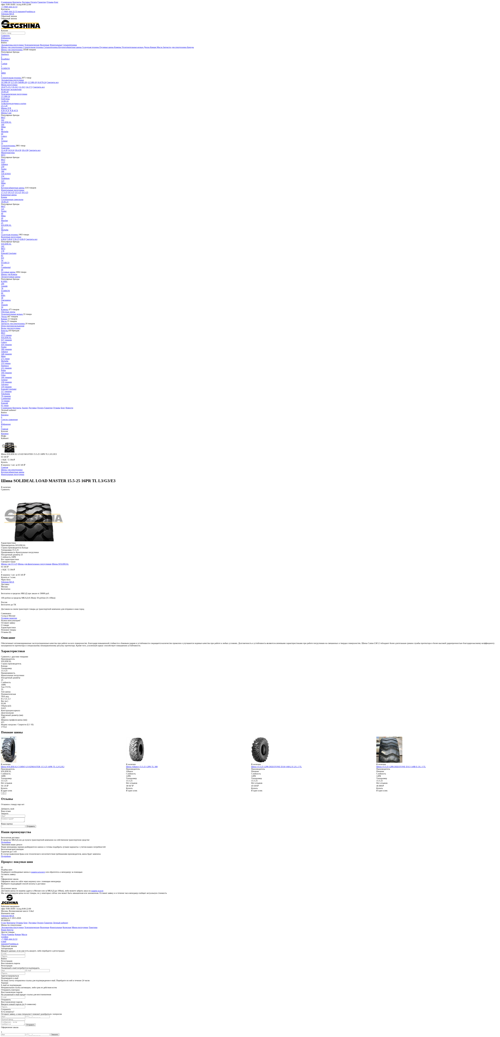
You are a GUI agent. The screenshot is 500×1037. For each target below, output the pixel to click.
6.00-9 (22, 239)
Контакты (16, 2)
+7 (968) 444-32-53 (9, 7)
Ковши (153, 47)
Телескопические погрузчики (14, 94)
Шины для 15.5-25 (9, 564)
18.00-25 (4, 202)
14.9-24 (11, 150)
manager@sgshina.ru (26, 11)
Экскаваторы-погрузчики (12, 45)
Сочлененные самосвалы (12, 199)
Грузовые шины (106, 47)
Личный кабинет (60, 923)
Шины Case (6, 113)
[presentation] (2, 793)
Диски (147, 47)
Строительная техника (33, 47)
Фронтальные (56, 45)
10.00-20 (4, 92)
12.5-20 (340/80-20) (19, 82)
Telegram (5, 14)
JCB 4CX (14, 110)
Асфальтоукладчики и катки (13, 103)
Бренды (190, 47)
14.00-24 (4, 101)
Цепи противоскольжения (12, 326)
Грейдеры (5, 99)
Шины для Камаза (9, 274)
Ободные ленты (8, 312)
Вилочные (44, 45)
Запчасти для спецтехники (175, 47)
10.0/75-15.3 (6, 87)
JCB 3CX (5, 110)
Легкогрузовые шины (10, 277)
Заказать (54, 1035)
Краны (4, 197)
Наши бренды (7, 930)
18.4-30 (18, 150)
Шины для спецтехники (12, 47)
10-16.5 (15, 87)
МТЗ (3, 155)
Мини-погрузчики (9, 85)
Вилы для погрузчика (10, 328)
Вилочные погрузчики (11, 237)
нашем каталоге (38, 872)
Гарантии (42, 2)
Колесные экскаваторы (11, 89)
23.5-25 (18, 192)
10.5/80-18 (5, 82)
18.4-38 (25, 150)
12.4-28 (4, 150)
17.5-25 (4, 192)
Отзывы (50, 2)
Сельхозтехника (70, 45)
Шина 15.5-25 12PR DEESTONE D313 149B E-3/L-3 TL (401, 767)
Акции (25, 408)
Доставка (26, 2)
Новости (69, 408)
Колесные (67, 927)
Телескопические (32, 45)
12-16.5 (22, 87)
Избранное (6, 425)
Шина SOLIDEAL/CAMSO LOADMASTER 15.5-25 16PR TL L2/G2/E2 (32, 767)
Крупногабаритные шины (70, 47)
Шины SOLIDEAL (60, 564)
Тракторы (5, 148)
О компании (6, 2)
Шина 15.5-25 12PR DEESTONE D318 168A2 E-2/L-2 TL (276, 767)
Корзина (4, 416)
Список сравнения (9, 420)
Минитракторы (8, 153)
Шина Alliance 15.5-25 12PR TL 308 (142, 767)
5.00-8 (9, 239)
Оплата (33, 2)
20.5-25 (11, 192)
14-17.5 (29, 87)
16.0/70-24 (41, 82)
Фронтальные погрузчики (12, 190)
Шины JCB (6, 108)
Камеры (118, 47)
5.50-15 (16, 239)
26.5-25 (25, 192)
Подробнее (6, 842)
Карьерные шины (9, 195)
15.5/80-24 (5, 96)
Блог (56, 2)
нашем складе (97, 891)
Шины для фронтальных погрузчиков (34, 564)
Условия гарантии (9, 618)
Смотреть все (53, 82)
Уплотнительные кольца (133, 47)
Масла (160, 47)
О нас (3, 923)
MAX (11, 14)
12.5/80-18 (32, 82)
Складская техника (90, 47)
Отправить (31, 826)
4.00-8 (3, 239)
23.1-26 (4, 106)
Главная (4, 429)
